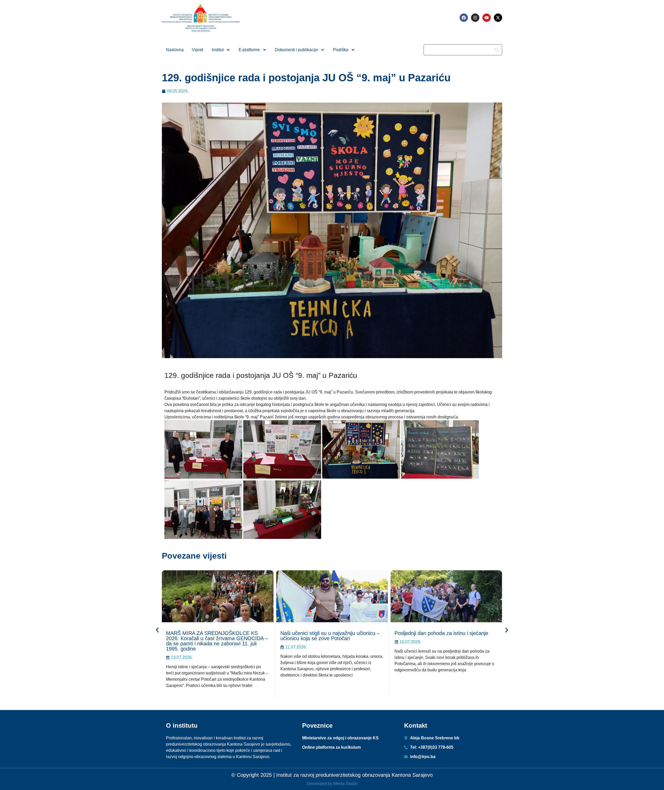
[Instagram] (475, 18)
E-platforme (249, 50)
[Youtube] (486, 18)
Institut (218, 50)
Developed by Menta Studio (332, 783)
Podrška (340, 50)
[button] (157, 630)
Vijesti (197, 50)
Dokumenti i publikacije (296, 50)
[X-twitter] (498, 18)
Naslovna (175, 50)
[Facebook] (464, 18)
